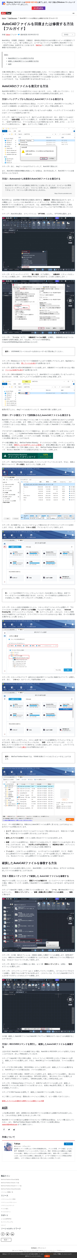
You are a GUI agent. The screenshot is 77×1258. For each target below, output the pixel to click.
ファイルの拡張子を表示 (14, 370)
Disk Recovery (12, 18)
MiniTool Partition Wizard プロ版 (10, 1182)
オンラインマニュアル (7, 1222)
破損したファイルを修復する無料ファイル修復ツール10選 (23, 1101)
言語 (5, 1240)
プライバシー (42, 1248)
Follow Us (69, 1143)
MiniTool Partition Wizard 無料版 (10, 1179)
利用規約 (34, 1248)
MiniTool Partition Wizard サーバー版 (11, 1186)
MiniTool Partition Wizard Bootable (11, 1189)
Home (4, 18)
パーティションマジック (7, 1205)
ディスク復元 (4, 1208)
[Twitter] (19, 35)
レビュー (3, 1225)
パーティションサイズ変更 (8, 1199)
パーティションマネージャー (9, 1202)
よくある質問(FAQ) (6, 1219)
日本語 (66, 34)
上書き (23, 747)
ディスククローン (6, 1211)
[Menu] (74, 13)
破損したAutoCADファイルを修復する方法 (23, 61)
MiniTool (39, 45)
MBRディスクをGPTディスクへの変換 (27, 445)
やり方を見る (38, 8)
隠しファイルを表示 (28, 363)
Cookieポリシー (49, 1254)
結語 (9, 64)
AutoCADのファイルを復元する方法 (21, 58)
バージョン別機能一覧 (7, 1192)
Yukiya (8, 35)
